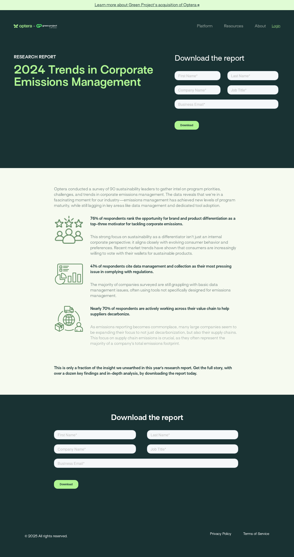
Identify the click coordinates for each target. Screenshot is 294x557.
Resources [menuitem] (233, 26)
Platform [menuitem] (204, 26)
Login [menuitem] (276, 26)
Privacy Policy (220, 534)
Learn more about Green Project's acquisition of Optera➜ (147, 5)
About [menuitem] (260, 26)
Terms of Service (256, 534)
